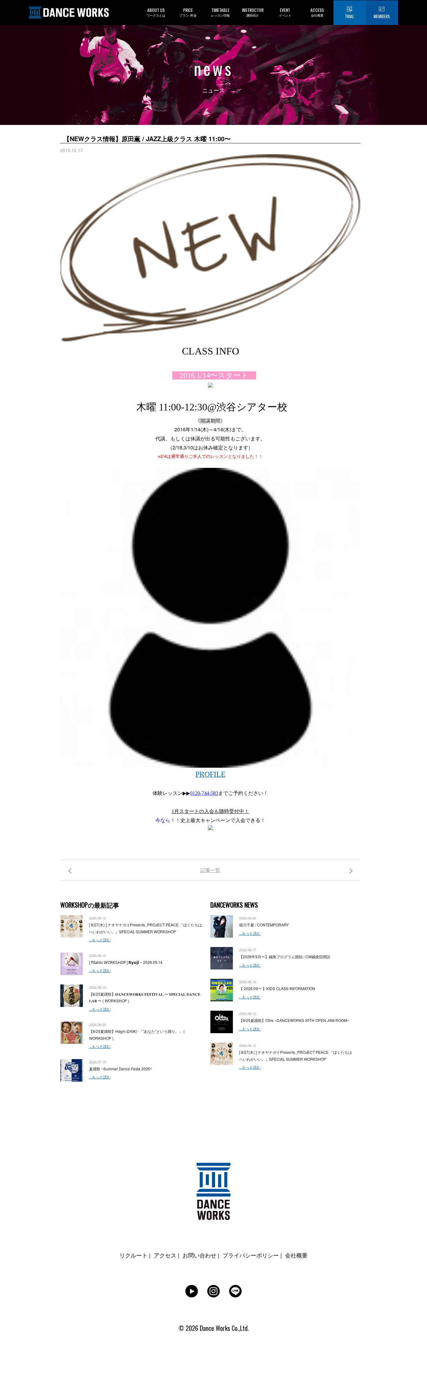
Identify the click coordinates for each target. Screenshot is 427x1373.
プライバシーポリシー (251, 1255)
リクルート (133, 1255)
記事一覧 (210, 870)
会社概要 (296, 1255)
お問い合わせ (199, 1255)
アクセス (165, 1255)
